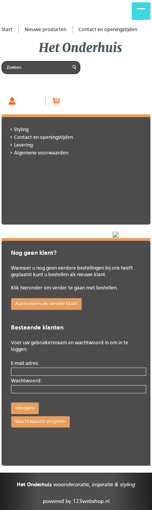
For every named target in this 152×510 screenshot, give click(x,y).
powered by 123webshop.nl (76, 501)
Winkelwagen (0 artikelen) (94, 101)
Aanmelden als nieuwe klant (46, 304)
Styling (21, 129)
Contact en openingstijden (107, 29)
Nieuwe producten (45, 29)
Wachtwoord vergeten (40, 421)
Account (29, 101)
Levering (23, 145)
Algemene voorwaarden (41, 153)
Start (7, 29)
